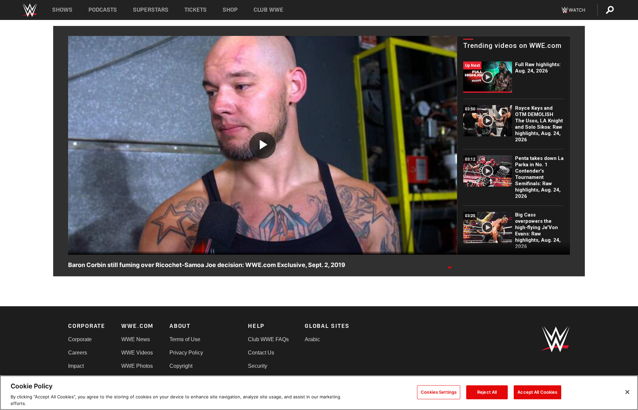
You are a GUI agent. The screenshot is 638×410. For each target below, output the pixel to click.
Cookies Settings (439, 392)
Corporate (80, 339)
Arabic (312, 339)
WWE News (135, 339)
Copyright (180, 366)
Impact (76, 366)
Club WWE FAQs (268, 339)
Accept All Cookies (537, 392)
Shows (62, 10)
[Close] (627, 392)
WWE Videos (137, 352)
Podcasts (102, 10)
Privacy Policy (186, 352)
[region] (319, 392)
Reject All (487, 392)
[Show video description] (449, 265)
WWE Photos (137, 366)
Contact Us (261, 352)
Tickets (195, 10)
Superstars (151, 10)
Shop (230, 10)
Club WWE (268, 10)
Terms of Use (184, 339)
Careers (77, 352)
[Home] (29, 10)
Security (257, 366)
